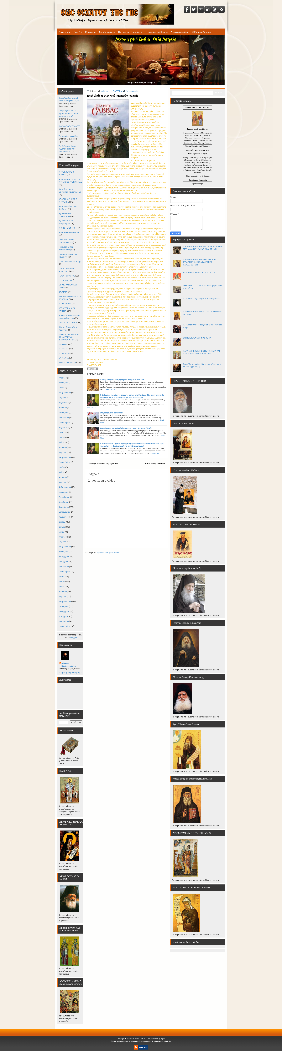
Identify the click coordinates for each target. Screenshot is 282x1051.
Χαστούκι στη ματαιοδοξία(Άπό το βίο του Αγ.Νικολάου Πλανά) (126, 428)
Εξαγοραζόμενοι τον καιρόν (111, 413)
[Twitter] (194, 10)
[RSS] (221, 10)
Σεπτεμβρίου (64, 422)
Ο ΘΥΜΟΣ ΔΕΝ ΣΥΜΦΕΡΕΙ (69, 126)
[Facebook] (187, 10)
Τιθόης (195, 140)
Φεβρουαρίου (65, 393)
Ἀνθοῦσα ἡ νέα (190, 170)
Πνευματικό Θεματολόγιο (130, 32)
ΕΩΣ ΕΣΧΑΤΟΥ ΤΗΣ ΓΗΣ (140, 1039)
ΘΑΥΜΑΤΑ (63, 292)
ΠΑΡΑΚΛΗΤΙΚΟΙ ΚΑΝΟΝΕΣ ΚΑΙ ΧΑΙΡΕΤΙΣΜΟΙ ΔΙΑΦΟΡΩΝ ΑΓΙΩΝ (70, 337)
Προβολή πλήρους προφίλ (70, 672)
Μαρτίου (62, 398)
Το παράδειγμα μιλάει (68, 136)
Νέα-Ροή (78, 32)
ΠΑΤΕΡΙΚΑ (117, 91)
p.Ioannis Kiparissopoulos (69, 664)
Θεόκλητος (198, 173)
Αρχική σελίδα (111, 464)
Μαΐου (61, 388)
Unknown (105, 91)
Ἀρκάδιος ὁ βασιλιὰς (204, 170)
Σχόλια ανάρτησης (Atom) (108, 553)
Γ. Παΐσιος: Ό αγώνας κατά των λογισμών (201, 299)
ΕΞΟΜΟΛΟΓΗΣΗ (66, 280)
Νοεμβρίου (63, 502)
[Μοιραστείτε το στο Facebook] (96, 368)
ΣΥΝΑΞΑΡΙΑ (64, 358)
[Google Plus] (201, 10)
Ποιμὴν (186, 158)
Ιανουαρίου (63, 383)
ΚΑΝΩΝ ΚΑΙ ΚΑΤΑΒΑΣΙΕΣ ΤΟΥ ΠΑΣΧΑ (199, 272)
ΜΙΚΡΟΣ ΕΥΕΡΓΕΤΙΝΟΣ (68, 323)
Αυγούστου (64, 403)
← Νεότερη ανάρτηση (95, 464)
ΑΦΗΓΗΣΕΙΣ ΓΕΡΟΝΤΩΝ (69, 232)
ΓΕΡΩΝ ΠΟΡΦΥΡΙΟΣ (67, 276)
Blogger (73, 637)
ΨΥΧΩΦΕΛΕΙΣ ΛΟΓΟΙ (67, 362)
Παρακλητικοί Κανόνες (157, 32)
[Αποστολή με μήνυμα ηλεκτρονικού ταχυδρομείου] (88, 368)
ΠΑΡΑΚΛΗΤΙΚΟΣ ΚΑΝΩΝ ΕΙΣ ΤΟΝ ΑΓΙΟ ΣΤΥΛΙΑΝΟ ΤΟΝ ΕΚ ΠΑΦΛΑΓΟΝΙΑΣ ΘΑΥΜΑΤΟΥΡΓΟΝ (199, 262)
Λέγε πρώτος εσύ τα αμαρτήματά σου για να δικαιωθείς (122, 380)
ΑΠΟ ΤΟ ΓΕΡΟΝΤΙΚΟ (67, 228)
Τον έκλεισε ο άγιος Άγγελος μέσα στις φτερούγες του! (67, 149)
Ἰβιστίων (197, 138)
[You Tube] (214, 10)
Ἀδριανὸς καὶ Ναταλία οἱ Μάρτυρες (196, 133)
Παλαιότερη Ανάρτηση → (156, 464)
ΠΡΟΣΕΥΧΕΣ (64, 349)
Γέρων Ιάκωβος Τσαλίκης (70, 261)
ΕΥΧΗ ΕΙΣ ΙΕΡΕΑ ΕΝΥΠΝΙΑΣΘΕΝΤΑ (197, 338)
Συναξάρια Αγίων (107, 32)
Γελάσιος (208, 143)
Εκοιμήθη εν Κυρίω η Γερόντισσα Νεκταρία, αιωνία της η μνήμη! (68, 113)
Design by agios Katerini (161, 1041)
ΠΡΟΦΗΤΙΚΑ (64, 353)
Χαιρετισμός (65, 32)
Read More (110, 389)
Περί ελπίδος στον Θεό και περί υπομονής (112, 95)
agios (163, 1039)
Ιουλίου (62, 432)
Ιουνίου (62, 437)
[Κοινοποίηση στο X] (93, 368)
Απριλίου (63, 378)
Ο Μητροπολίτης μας (202, 32)
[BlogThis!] (91, 368)
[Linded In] (207, 10)
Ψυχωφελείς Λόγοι (180, 32)
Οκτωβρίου (64, 417)
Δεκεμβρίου (64, 497)
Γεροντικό (90, 32)
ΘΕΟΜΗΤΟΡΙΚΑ (65, 304)
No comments (132, 91)
